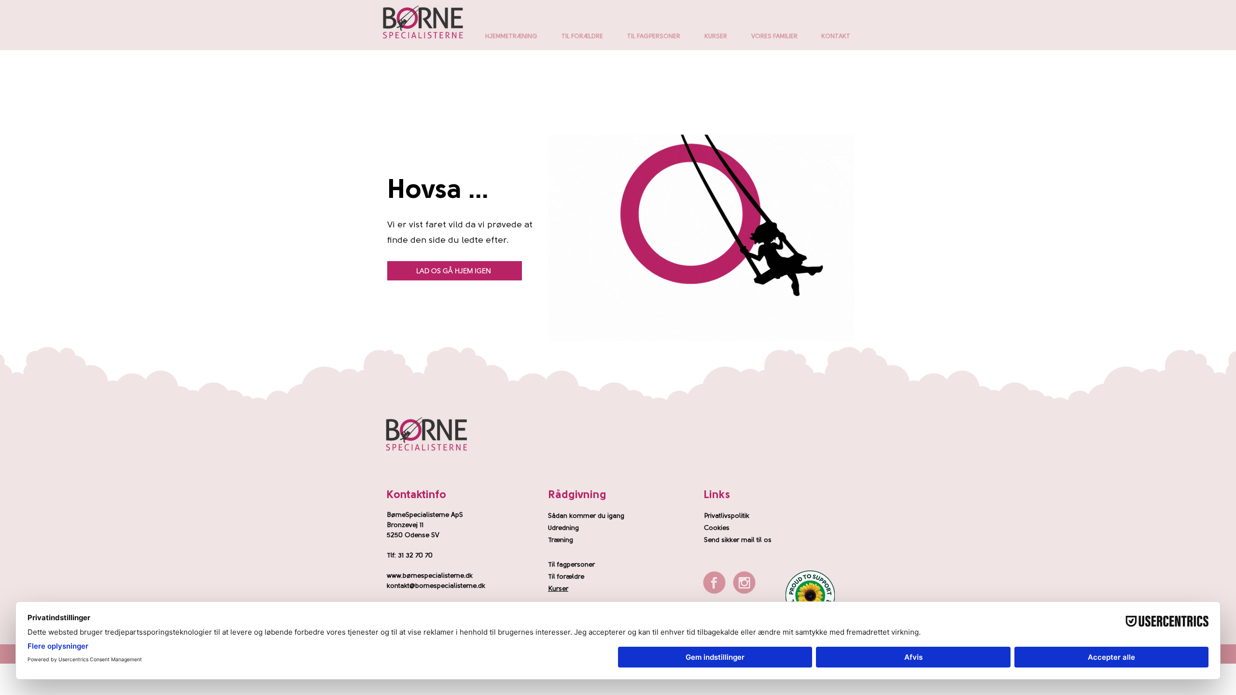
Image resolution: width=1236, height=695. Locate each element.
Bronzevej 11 (405, 525)
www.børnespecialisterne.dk (430, 576)
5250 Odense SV (413, 535)
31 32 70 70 (415, 555)
